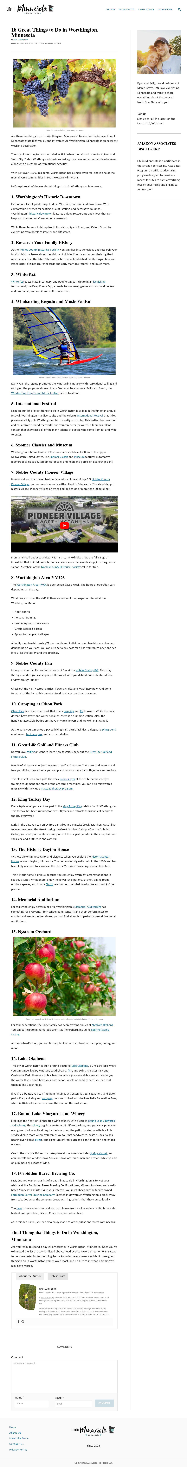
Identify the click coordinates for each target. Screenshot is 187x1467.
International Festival (90, 415)
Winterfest (17, 281)
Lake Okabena (79, 1066)
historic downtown (40, 213)
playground (109, 729)
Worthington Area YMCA (32, 584)
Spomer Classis (59, 457)
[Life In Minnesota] (41, 10)
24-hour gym (67, 779)
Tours (49, 884)
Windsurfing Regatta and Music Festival (35, 393)
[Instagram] (22, 1322)
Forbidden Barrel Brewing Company (32, 1195)
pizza (38, 1140)
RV (81, 711)
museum (79, 457)
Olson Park (17, 711)
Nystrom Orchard (102, 1025)
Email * (59, 1398)
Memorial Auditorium (87, 907)
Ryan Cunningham (21, 40)
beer (19, 1208)
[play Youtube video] (64, 525)
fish (70, 1070)
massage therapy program (57, 788)
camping (69, 711)
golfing (30, 752)
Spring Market (98, 1153)
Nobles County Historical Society (39, 249)
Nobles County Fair (87, 670)
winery (36, 1125)
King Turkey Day (72, 806)
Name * (19, 1397)
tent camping (34, 734)
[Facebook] (18, 1322)
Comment (17, 1357)
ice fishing (99, 281)
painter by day (46, 1297)
